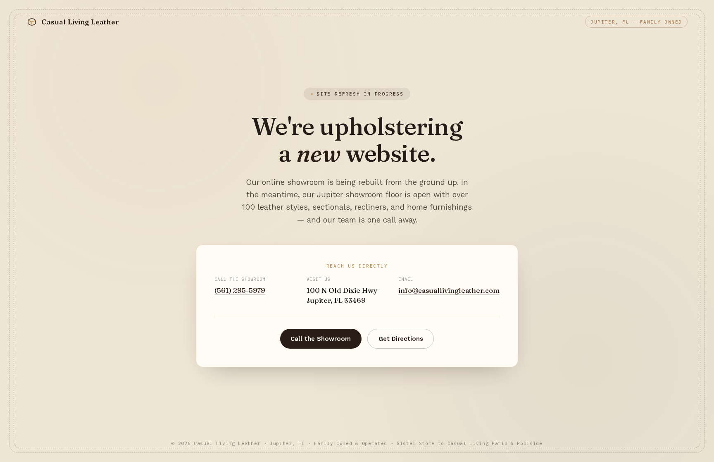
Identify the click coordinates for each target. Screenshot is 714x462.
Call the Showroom (320, 338)
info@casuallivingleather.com (449, 290)
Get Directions (400, 338)
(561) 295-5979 (239, 290)
